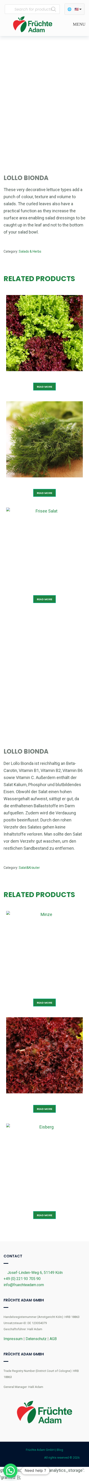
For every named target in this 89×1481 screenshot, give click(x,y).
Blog (60, 1450)
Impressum (13, 1339)
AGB (53, 1339)
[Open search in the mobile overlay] (32, 9)
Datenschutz (36, 1339)
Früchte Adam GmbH (40, 1450)
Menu (78, 24)
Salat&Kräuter (29, 868)
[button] (10, 1471)
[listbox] (74, 9)
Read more (44, 387)
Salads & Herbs (30, 251)
